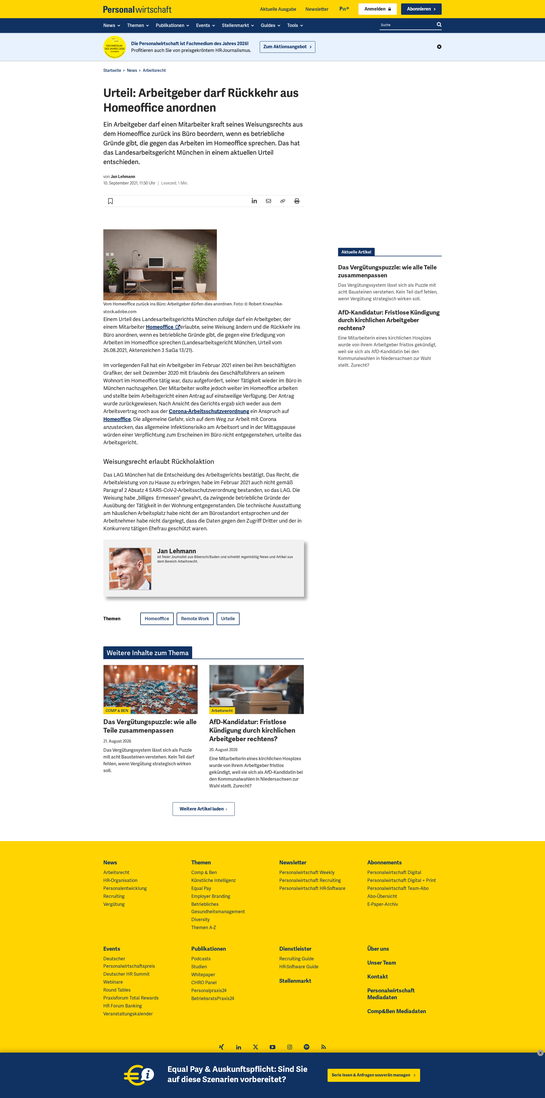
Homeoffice (157, 619)
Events (111, 949)
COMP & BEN (117, 710)
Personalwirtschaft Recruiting (310, 880)
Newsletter (316, 9)
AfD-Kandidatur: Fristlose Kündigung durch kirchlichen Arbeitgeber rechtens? (252, 730)
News (132, 70)
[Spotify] (306, 1048)
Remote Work (195, 619)
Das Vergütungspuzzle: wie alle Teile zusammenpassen (150, 726)
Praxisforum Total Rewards (131, 998)
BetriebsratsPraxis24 (212, 998)
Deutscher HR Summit (126, 974)
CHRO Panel (204, 983)
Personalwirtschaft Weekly (307, 872)
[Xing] (221, 1048)
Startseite (112, 70)
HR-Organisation (120, 880)
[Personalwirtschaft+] (344, 9)
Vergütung (114, 904)
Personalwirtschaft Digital (394, 872)
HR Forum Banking (122, 1006)
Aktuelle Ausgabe (278, 9)
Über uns (378, 949)
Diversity (200, 920)
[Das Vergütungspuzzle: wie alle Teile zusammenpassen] (150, 689)
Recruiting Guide (296, 959)
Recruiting (114, 896)
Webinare (113, 982)
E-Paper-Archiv (382, 904)
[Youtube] (272, 1048)
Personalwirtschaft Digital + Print (401, 880)
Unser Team (381, 962)
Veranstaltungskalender (128, 1014)
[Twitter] (255, 1048)
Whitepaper (203, 975)
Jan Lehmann (123, 176)
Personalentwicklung (125, 888)
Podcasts (201, 959)
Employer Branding (210, 896)
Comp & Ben (204, 872)
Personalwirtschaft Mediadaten (391, 994)
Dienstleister (295, 949)
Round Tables (117, 990)
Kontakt (377, 976)
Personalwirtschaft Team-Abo (398, 888)
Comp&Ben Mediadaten (396, 1011)
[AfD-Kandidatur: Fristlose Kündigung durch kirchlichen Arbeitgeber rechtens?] (256, 689)
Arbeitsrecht (154, 70)
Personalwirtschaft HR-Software (312, 888)
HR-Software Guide (298, 967)
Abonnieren (419, 9)
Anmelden (374, 9)
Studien (199, 967)
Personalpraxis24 (209, 991)
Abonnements (384, 862)
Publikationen (208, 949)
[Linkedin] (238, 1048)
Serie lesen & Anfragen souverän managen (371, 1075)
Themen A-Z (203, 928)
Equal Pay (201, 888)
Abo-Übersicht (382, 896)
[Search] (439, 25)
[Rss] (323, 1048)
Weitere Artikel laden (202, 809)
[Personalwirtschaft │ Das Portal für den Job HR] (137, 9)
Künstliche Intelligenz (213, 880)
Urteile (228, 619)
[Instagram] (289, 1048)
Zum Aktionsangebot (285, 47)
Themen (201, 862)
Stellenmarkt (295, 981)
